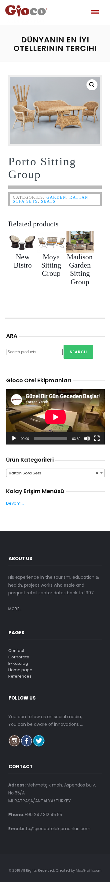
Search (78, 352)
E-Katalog (18, 663)
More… (15, 608)
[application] (55, 417)
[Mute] (87, 438)
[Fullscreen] (97, 438)
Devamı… (15, 503)
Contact (16, 650)
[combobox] (55, 473)
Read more (54, 262)
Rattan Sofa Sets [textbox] (53, 473)
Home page (20, 670)
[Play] (14, 438)
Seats (48, 201)
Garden (56, 197)
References (19, 676)
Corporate (18, 657)
